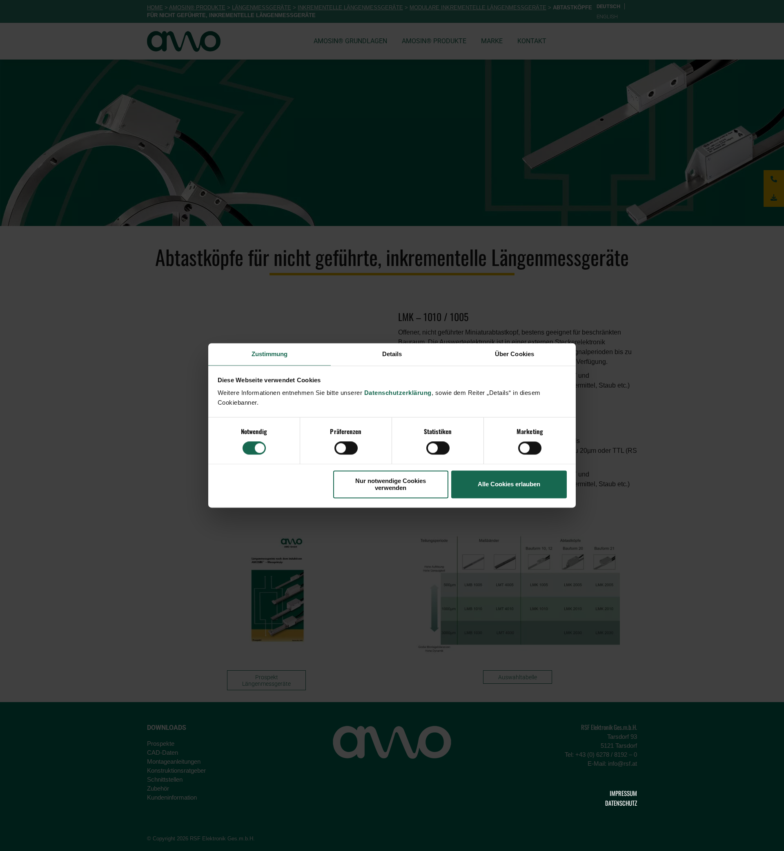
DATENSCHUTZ (621, 802)
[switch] (346, 448)
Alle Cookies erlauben (509, 484)
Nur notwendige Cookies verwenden (390, 484)
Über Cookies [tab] (514, 353)
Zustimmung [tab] (270, 353)
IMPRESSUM (623, 793)
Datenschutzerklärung (398, 392)
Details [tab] (392, 353)
